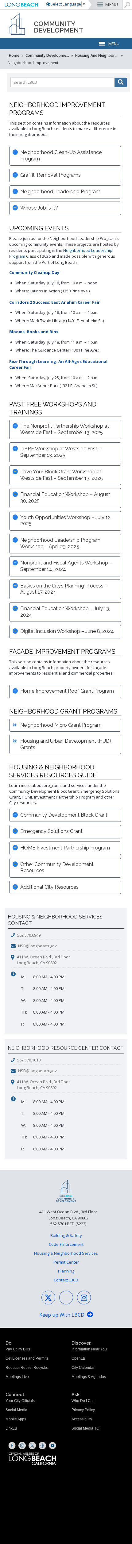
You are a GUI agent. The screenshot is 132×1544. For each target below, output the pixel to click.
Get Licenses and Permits (27, 1358)
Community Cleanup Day (34, 272)
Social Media (16, 1410)
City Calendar (83, 1367)
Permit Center (66, 1262)
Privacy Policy (83, 1410)
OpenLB (78, 1358)
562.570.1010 (29, 1060)
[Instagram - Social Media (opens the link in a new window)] (84, 1297)
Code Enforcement (66, 1244)
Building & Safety (66, 1235)
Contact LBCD (66, 1280)
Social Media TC (85, 1428)
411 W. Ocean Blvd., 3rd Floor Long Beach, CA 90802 (43, 960)
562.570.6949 (29, 935)
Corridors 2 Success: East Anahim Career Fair (54, 302)
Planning (66, 1271)
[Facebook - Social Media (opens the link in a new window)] (66, 1297)
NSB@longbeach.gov (37, 946)
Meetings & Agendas (89, 1377)
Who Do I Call (83, 1401)
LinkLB (11, 1428)
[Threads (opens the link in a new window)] (42, 1445)
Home (14, 55)
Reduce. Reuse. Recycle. (27, 1367)
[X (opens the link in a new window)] (32, 1445)
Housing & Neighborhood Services (66, 1253)
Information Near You (89, 1349)
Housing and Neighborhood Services (97, 55)
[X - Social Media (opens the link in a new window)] (48, 1297)
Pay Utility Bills (18, 1349)
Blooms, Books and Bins (33, 331)
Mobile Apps (16, 1419)
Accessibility (82, 1419)
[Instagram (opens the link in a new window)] (22, 1445)
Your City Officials (20, 1401)
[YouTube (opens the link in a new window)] (52, 1445)
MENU (111, 4)
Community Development (47, 55)
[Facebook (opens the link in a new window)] (12, 1445)
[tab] (65, 155)
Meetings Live (17, 1377)
